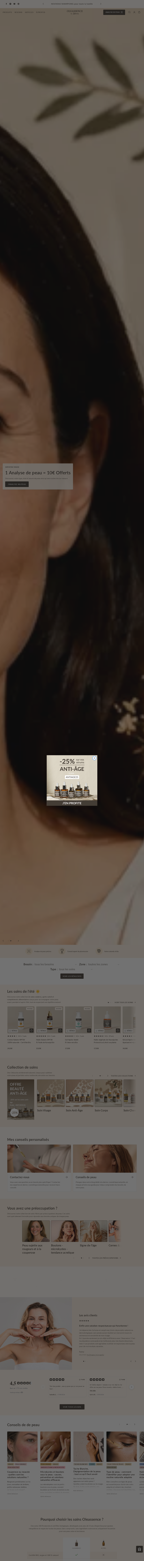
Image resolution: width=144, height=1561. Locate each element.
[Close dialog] (94, 758)
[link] (72, 780)
